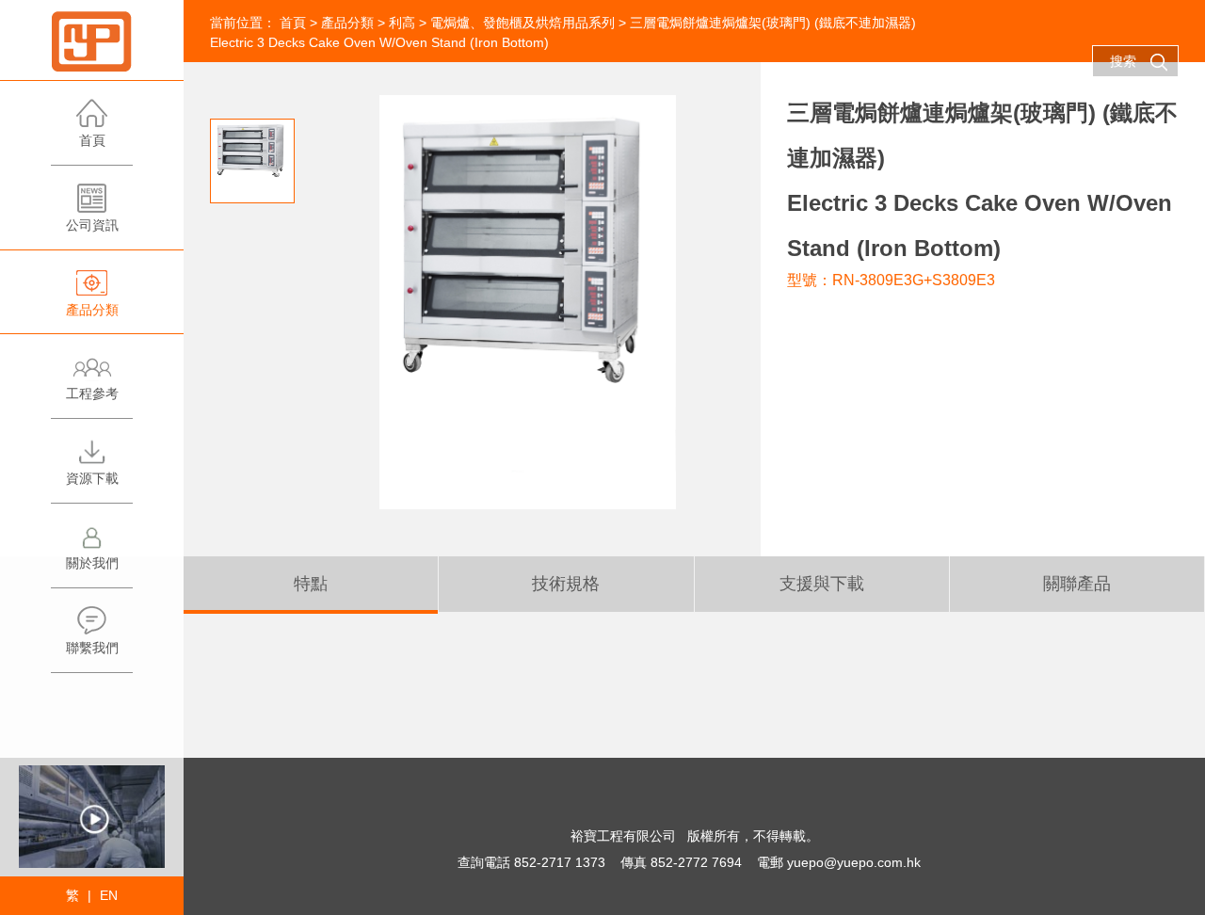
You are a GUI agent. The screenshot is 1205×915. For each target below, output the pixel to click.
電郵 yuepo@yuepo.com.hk (839, 862)
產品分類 (92, 309)
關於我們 (92, 562)
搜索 (1123, 61)
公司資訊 (92, 225)
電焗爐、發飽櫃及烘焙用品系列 (522, 22)
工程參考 (92, 393)
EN (109, 895)
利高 (402, 22)
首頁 (92, 140)
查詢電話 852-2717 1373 (531, 862)
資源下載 (92, 478)
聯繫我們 (92, 647)
